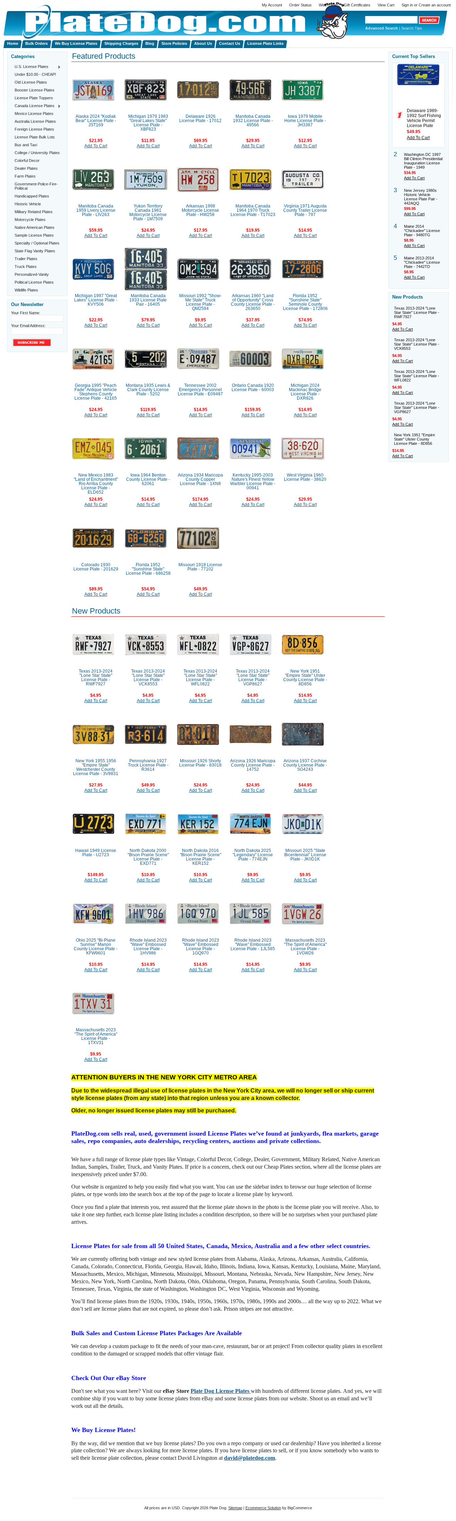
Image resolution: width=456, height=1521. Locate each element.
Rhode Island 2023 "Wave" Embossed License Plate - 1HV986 (148, 946)
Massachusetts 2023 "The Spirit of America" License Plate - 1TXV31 (95, 1036)
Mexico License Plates (34, 113)
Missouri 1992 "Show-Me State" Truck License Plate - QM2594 (200, 302)
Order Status (300, 5)
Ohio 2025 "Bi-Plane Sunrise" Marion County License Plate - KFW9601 (96, 946)
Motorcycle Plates (30, 219)
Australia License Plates (35, 121)
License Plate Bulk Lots (35, 137)
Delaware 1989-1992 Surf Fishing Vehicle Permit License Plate (424, 118)
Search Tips (411, 28)
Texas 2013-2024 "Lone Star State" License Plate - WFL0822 (200, 677)
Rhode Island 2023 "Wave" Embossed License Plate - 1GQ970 (200, 946)
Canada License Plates (33, 106)
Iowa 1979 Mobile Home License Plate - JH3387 (305, 120)
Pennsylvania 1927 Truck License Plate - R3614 (148, 765)
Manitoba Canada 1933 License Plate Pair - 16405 (148, 300)
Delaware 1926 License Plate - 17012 (200, 118)
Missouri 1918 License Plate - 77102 (200, 567)
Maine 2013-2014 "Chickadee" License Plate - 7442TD (422, 262)
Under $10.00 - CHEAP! (35, 74)
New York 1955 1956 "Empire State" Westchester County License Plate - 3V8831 (95, 767)
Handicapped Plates (32, 196)
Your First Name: (25, 313)
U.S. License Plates (29, 66)
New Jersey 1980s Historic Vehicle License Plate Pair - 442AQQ (420, 196)
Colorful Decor (27, 160)
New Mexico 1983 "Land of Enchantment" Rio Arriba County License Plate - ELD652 (96, 483)
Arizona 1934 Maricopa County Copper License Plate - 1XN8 (200, 479)
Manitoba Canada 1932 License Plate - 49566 (253, 120)
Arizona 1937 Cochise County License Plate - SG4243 (305, 765)
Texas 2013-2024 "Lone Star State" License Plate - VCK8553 (148, 677)
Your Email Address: (28, 325)
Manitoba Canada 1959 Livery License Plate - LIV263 (95, 210)
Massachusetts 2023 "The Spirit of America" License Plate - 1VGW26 (305, 946)
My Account (272, 5)
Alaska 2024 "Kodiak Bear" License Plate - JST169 (96, 120)
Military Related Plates (34, 212)
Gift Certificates (357, 5)
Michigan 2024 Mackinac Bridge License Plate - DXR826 (305, 391)
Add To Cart (95, 146)
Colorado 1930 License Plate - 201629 (95, 567)
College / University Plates (37, 153)
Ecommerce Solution (263, 1508)
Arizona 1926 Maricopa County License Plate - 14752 (252, 765)
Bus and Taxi (26, 145)
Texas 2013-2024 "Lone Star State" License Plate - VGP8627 (253, 677)
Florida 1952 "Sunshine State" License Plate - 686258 (148, 569)
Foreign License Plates (34, 129)
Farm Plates (25, 176)
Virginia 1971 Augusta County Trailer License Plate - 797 (305, 210)
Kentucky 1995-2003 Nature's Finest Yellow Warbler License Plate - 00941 (252, 481)
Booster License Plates (35, 90)
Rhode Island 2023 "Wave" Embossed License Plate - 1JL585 (252, 944)
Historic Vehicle (28, 204)
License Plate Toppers (34, 98)
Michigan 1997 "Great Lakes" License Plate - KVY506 (95, 300)
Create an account (435, 5)
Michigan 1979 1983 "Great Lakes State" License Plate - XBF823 (148, 122)
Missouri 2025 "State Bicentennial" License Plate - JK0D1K (305, 854)
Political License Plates (34, 282)
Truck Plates (26, 266)
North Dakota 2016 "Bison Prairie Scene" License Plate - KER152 (200, 856)
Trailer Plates (26, 259)
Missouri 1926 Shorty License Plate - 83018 (200, 763)
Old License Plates (31, 82)
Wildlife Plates (26, 290)
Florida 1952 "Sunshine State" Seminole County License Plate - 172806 (305, 302)
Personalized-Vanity (32, 274)
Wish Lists (328, 5)
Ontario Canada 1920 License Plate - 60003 (253, 387)
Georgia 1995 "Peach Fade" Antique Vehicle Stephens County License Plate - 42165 (95, 391)
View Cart (386, 5)
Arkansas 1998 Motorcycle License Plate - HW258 (200, 210)
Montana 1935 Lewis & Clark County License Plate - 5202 (148, 389)
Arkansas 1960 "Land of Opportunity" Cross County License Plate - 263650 (253, 302)
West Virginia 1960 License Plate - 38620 (305, 477)
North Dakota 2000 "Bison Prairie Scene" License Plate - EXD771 (148, 856)
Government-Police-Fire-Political (36, 186)
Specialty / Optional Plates (37, 243)
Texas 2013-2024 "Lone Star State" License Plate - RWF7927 (96, 677)
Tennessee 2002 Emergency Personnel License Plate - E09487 (200, 389)
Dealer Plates (26, 168)
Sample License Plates (34, 235)
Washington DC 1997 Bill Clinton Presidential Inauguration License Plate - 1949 (423, 160)
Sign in (407, 5)
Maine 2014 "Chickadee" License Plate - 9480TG (422, 230)
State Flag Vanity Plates (35, 251)
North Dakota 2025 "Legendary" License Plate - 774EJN (253, 854)
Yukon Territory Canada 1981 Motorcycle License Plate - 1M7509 (148, 212)
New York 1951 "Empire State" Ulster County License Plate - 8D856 (305, 677)
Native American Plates (35, 227)
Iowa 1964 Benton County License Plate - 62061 (148, 479)
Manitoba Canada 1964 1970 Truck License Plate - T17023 (252, 210)
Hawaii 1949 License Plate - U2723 (95, 852)
